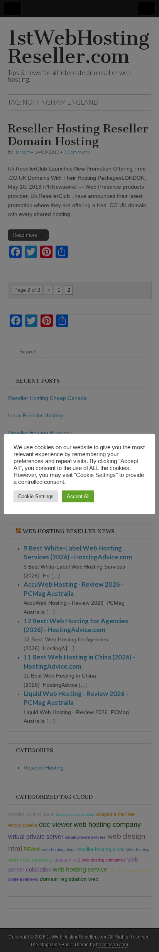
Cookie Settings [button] (36, 496)
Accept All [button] (78, 496)
